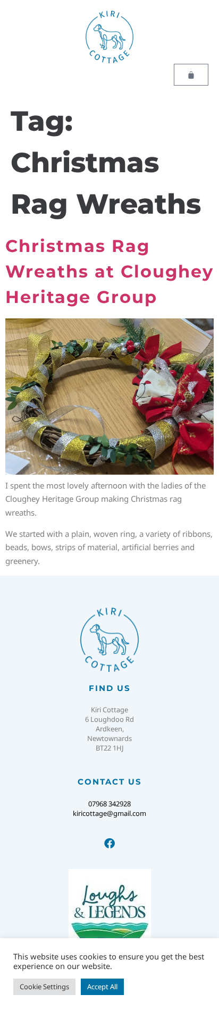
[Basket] (191, 75)
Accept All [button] (102, 986)
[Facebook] (109, 843)
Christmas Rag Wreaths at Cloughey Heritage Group (109, 271)
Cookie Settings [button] (44, 986)
